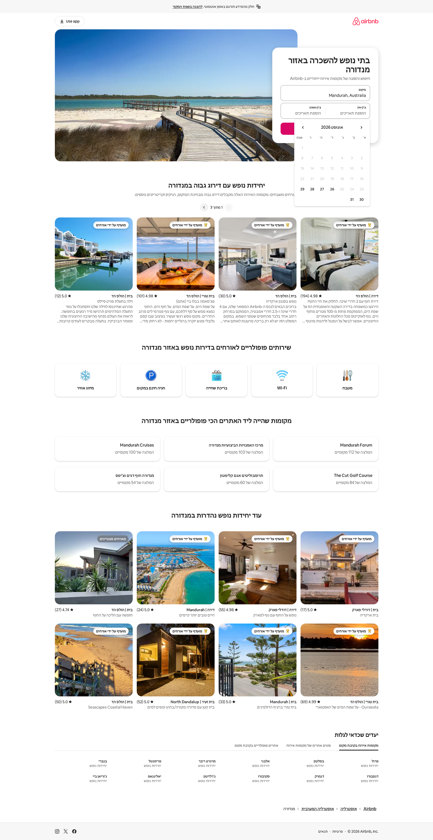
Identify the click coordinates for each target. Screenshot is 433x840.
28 (312, 189)
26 (332, 189)
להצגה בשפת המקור (187, 6)
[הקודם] (229, 207)
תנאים (323, 831)
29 (302, 189)
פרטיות (337, 831)
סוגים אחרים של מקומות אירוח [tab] (308, 745)
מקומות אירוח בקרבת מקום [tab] (358, 745)
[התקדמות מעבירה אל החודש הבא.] (303, 127)
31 (352, 199)
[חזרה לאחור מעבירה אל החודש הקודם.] (361, 127)
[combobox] (325, 95)
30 (361, 199)
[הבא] (204, 207)
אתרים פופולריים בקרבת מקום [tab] (256, 745)
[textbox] (347, 113)
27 (322, 189)
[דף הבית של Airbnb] (365, 21)
